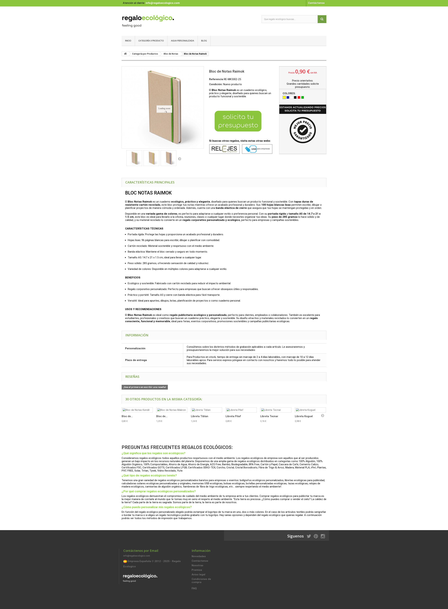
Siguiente (179, 158)
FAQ (194, 588)
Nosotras (197, 565)
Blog (204, 40)
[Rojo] (299, 97)
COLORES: (289, 93)
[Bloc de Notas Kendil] (137, 410)
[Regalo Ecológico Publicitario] (154, 20)
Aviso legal (198, 574)
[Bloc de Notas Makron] (171, 410)
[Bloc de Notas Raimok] (134, 158)
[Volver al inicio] (125, 54)
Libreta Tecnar (269, 416)
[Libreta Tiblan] (206, 410)
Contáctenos (316, 3)
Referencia (216, 79)
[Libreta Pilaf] (241, 410)
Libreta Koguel (304, 416)
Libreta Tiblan (199, 416)
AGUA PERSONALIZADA (182, 40)
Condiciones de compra (201, 581)
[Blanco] (291, 97)
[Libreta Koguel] (310, 410)
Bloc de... (127, 416)
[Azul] (288, 97)
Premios (197, 570)
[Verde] (302, 97)
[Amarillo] (284, 97)
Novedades (199, 556)
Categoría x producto (151, 40)
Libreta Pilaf (233, 416)
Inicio (128, 40)
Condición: (215, 84)
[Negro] (295, 97)
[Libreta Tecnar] (275, 410)
